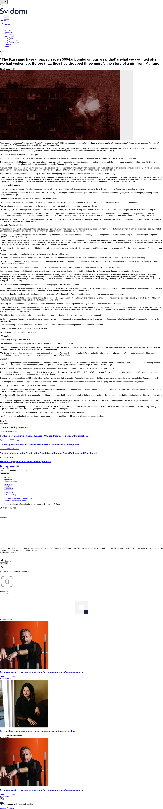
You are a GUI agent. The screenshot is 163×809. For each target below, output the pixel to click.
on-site (115, 347)
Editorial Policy (10, 495)
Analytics (8, 32)
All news (7, 30)
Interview (8, 44)
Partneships (13, 40)
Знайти (4, 564)
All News (8, 477)
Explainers (8, 34)
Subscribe (5, 473)
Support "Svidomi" (7, 808)
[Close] (2, 798)
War (6, 421)
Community (8, 489)
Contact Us (8, 493)
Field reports (14, 42)
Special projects (10, 481)
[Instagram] (2, 7)
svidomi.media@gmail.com (15, 500)
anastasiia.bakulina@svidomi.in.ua (18, 498)
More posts (4, 468)
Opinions (12, 38)
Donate (3, 20)
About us (7, 46)
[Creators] (4, 557)
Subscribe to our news (9, 470)
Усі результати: (6, 620)
